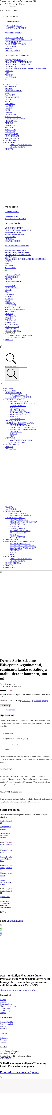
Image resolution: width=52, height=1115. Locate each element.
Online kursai (17, 147)
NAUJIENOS (10, 391)
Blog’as (9, 149)
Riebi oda (37, 701)
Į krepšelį (5, 706)
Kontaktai (10, 449)
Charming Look (12, 21)
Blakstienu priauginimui (23, 429)
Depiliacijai (16, 432)
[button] (10, 686)
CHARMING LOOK (13, 393)
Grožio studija (13, 140)
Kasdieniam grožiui (20, 397)
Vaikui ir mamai (18, 406)
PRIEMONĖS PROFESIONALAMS (19, 423)
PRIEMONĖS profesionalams (17, 55)
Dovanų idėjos (17, 410)
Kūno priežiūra (18, 414)
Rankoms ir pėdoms (20, 412)
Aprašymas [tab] (10, 710)
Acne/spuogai (27, 701)
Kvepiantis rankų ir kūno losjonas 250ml (6, 859)
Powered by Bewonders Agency (19, 1072)
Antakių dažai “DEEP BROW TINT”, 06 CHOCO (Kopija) (6, 904)
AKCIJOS (9, 388)
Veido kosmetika (19, 401)
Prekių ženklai (13, 84)
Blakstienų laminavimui (23, 427)
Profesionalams (18, 395)
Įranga (13, 434)
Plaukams (15, 408)
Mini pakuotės (17, 419)
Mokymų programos (21, 145)
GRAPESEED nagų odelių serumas (5, 835)
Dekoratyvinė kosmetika (23, 403)
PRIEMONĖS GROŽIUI (13, 33)
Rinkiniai (14, 416)
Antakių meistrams (20, 425)
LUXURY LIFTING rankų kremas (5, 882)
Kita (12, 436)
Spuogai (45, 701)
